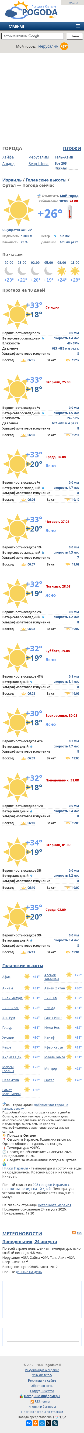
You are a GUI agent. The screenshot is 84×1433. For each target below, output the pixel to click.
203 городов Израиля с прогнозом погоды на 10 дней (36, 1186)
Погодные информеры (42, 1396)
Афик (6, 976)
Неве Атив (10, 1080)
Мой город (69, 195)
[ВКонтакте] (29, 1423)
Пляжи (72, 148)
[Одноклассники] (35, 1423)
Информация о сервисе (42, 1370)
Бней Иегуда (12, 998)
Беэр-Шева (38, 163)
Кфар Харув (53, 1047)
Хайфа (8, 157)
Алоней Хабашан (51, 977)
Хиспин (8, 1037)
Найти (74, 36)
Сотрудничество (42, 1391)
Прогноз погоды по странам (42, 1412)
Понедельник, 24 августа (29, 1241)
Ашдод (8, 163)
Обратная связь (42, 1386)
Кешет (7, 1047)
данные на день (29, 1272)
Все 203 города (61, 165)
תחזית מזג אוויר (42, 1375)
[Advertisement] (42, 98)
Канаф (49, 1037)
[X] (48, 1423)
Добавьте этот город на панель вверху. (35, 1107)
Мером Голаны (8, 1069)
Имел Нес (52, 1027)
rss (79, 1232)
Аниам (7, 988)
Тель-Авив (64, 157)
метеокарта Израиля (54, 1205)
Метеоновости (22, 1233)
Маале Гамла (54, 1057)
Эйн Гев (50, 998)
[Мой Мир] (42, 1423)
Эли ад (49, 1008)
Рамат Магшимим (11, 1092)
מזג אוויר (72, 2)
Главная (16, 26)
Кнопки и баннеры (42, 1406)
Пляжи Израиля (15, 1168)
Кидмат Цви (11, 1057)
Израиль (12, 180)
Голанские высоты (46, 180)
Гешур (7, 1027)
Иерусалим (38, 157)
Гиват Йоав (53, 1017)
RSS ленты (42, 1401)
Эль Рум (8, 1017)
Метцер (50, 1068)
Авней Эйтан (54, 988)
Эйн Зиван (10, 1008)
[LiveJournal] (55, 1423)
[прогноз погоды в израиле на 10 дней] (26, 17)
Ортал (49, 1080)
